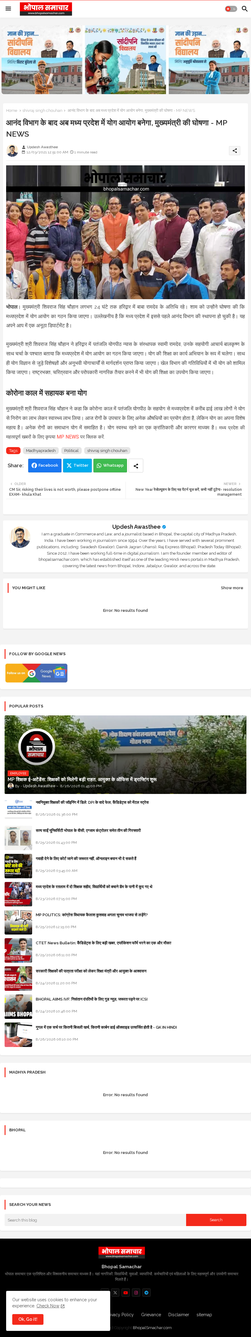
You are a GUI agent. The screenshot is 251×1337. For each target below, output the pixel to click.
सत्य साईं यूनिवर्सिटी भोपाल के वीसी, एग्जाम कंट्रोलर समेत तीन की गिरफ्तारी (88, 830)
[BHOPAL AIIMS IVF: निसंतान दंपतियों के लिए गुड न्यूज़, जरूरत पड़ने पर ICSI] (18, 1006)
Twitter (80, 465)
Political (71, 450)
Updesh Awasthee (136, 526)
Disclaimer (178, 1314)
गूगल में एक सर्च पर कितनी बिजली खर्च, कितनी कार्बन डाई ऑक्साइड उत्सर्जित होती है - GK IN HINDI (106, 1027)
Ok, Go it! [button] (27, 1319)
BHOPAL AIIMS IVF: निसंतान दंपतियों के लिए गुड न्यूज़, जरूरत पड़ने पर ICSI (92, 999)
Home (11, 110)
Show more (232, 588)
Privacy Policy (120, 1314)
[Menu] (8, 9)
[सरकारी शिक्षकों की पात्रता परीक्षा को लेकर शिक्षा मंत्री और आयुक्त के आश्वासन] (18, 978)
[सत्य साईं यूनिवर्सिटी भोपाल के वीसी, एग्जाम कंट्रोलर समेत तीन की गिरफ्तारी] (18, 838)
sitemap (204, 1314)
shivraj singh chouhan (42, 110)
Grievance (151, 1314)
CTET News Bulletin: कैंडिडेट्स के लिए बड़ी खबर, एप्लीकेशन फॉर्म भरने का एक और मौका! (103, 943)
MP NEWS (68, 437)
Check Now (47, 1305)
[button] (231, 9)
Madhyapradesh (41, 450)
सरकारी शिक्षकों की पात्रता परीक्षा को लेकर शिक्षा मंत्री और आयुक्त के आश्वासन (91, 971)
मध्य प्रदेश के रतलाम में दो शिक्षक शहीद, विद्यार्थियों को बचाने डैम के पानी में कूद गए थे (94, 886)
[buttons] (115, 1292)
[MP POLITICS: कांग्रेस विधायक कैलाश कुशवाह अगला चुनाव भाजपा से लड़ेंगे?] (18, 922)
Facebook (48, 465)
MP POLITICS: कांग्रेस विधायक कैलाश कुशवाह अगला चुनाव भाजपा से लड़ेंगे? (92, 915)
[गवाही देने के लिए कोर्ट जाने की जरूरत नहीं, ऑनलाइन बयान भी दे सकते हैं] (18, 866)
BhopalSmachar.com (152, 1327)
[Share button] (136, 465)
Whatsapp (113, 465)
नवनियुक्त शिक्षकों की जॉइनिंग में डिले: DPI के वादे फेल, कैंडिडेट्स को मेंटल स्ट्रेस (92, 802)
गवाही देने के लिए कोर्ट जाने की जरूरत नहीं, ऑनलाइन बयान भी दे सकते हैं (86, 858)
